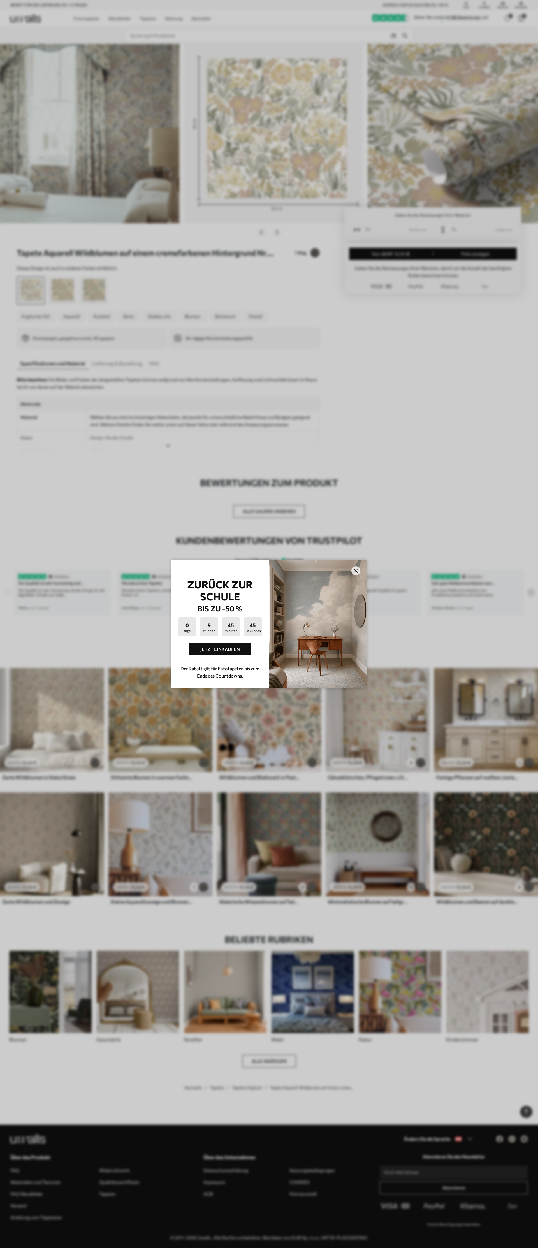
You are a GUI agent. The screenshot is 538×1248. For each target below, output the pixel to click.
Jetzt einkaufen (220, 649)
